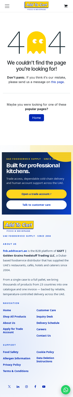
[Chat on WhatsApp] (65, 389)
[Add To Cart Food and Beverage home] (36, 226)
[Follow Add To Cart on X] (9, 386)
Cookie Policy (45, 352)
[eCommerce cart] (65, 5)
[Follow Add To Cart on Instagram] (26, 386)
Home (36, 118)
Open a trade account (37, 194)
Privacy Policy (12, 364)
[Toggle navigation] (7, 5)
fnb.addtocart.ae (15, 251)
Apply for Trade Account (13, 330)
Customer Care (46, 310)
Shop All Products (14, 316)
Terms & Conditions (15, 371)
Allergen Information (16, 358)
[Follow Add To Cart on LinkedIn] (18, 386)
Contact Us (43, 335)
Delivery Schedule (47, 323)
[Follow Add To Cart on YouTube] (43, 386)
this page (57, 82)
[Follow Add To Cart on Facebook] (35, 386)
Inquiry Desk (44, 316)
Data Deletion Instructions (45, 359)
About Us (9, 323)
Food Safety (10, 352)
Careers (41, 329)
